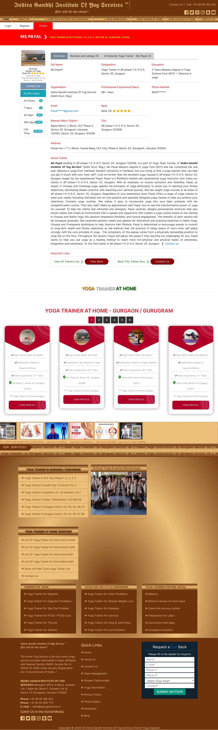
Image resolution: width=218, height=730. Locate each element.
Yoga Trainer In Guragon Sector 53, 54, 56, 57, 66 (54, 514)
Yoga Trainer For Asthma (41, 629)
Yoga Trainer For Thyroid (41, 622)
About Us (89, 659)
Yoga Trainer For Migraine (42, 594)
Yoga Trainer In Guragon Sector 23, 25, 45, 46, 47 (54, 506)
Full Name (57, 64)
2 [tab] (99, 320)
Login (8, 25)
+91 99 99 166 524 (41, 698)
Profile (43, 25)
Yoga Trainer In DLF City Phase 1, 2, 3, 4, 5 (50, 478)
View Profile (27, 405)
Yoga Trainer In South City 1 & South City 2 (50, 485)
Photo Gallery (92, 701)
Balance (152, 594)
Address (56, 143)
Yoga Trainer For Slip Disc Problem (47, 608)
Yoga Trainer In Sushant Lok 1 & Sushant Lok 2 (52, 492)
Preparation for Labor (160, 615)
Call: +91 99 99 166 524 (201, 4)
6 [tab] (130, 320)
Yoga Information (94, 687)
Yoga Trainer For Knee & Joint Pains (109, 622)
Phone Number (161, 87)
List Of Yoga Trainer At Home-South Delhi (49, 547)
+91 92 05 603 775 (41, 702)
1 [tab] (91, 320)
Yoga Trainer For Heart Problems (107, 594)
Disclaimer (90, 708)
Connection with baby (161, 622)
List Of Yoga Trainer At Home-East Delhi (48, 554)
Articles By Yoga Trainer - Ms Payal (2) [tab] (127, 55)
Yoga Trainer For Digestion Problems (48, 601)
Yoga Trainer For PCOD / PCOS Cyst (48, 615)
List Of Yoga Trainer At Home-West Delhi (49, 561)
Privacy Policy (92, 694)
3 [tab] (107, 320)
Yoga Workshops (116, 19)
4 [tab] (114, 320)
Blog (86, 715)
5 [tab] (122, 320)
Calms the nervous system (163, 608)
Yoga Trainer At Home (149, 19)
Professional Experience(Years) (120, 87)
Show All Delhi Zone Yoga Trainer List (47, 568)
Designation (108, 64)
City (103, 120)
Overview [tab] (59, 55)
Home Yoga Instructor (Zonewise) (67, 19)
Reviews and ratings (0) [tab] (84, 55)
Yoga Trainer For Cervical (102, 615)
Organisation (58, 87)
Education (158, 64)
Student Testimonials (96, 680)
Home (6, 19)
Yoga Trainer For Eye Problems (106, 629)
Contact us (208, 19)
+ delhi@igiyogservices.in (45, 706)
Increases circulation (160, 629)
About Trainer (59, 158)
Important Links (60, 253)
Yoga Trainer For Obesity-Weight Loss (110, 601)
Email (54, 105)
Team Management (95, 673)
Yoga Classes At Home (182, 19)
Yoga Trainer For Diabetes (103, 608)
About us (23, 19)
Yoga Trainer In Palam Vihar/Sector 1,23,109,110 (52, 499)
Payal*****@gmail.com (65, 110)
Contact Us (176, 4)
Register (25, 25)
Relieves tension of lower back (166, 601)
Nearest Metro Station (64, 120)
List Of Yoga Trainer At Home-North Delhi (49, 540)
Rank (104, 105)
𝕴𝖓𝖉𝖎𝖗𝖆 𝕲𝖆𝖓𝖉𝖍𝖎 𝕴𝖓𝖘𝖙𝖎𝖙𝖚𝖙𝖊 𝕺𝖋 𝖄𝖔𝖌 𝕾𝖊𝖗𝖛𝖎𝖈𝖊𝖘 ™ (71, 5)
